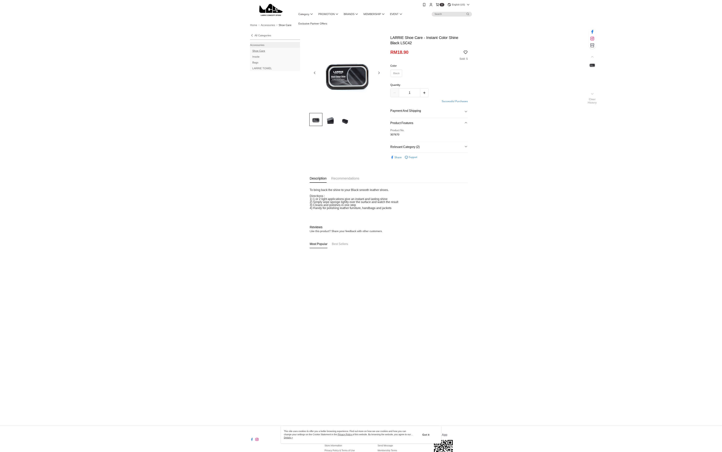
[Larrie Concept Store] (271, 10)
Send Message (385, 445)
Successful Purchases (455, 101)
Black (396, 73)
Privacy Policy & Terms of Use (340, 450)
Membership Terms (387, 450)
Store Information (333, 445)
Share (398, 157)
